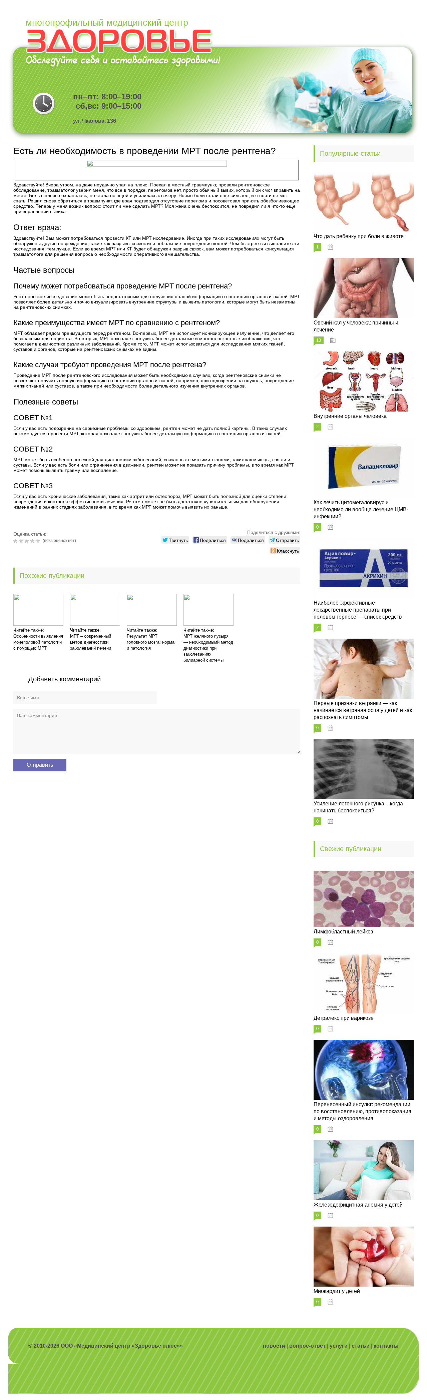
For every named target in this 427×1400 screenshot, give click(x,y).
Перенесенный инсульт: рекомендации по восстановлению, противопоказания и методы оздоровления (362, 1111)
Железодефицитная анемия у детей (358, 1205)
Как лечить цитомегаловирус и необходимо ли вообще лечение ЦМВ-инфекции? (361, 509)
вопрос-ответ (307, 1346)
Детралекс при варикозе (344, 1018)
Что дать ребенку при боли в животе (359, 236)
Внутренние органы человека (350, 416)
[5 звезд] (39, 541)
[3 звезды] (27, 541)
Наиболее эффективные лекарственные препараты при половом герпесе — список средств (358, 610)
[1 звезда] (16, 541)
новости (274, 1346)
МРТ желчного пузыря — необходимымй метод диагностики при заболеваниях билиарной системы (208, 648)
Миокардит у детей (337, 1291)
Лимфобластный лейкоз (343, 931)
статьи (361, 1346)
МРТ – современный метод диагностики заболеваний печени (90, 642)
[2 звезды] (22, 541)
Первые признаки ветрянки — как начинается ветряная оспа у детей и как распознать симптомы (363, 710)
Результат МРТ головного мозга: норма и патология (150, 642)
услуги (339, 1346)
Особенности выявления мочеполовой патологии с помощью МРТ (38, 642)
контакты (386, 1346)
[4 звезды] (33, 541)
